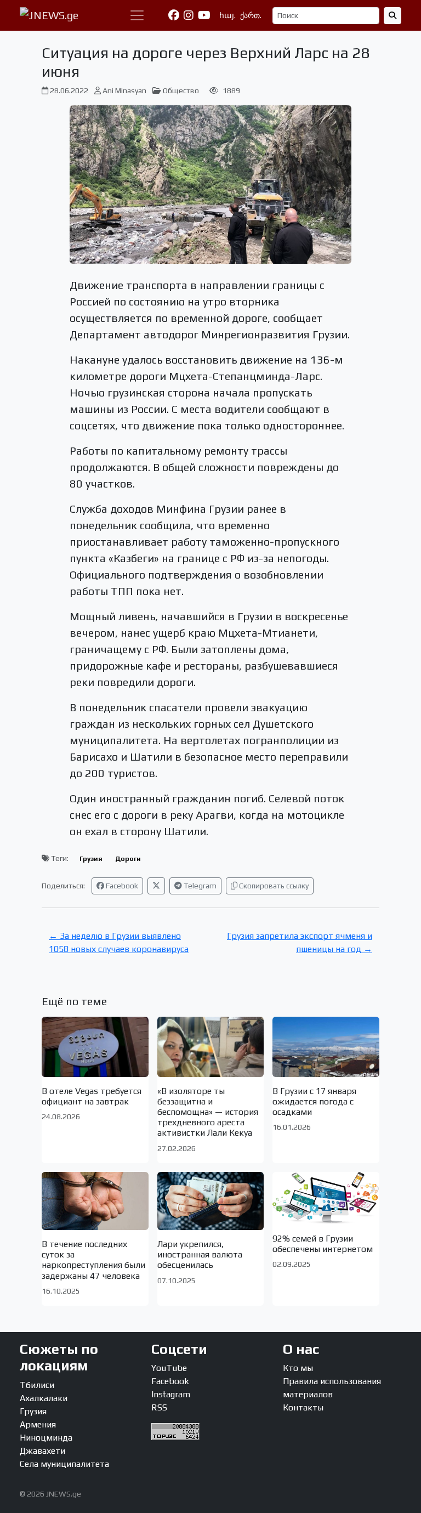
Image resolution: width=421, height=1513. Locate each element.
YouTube (169, 1368)
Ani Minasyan (124, 90)
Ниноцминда (46, 1437)
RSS (159, 1407)
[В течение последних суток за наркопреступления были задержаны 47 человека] (95, 1201)
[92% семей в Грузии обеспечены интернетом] (325, 1198)
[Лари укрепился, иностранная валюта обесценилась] (210, 1201)
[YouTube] (204, 15)
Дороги (128, 859)
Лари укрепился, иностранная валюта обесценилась (199, 1254)
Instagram (170, 1394)
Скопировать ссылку (273, 885)
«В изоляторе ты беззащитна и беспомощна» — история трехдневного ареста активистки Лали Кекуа (207, 1112)
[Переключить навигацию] (137, 15)
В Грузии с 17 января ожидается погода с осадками (314, 1101)
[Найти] (392, 15)
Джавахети (42, 1451)
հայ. (227, 15)
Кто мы (298, 1368)
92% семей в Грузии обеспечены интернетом (322, 1243)
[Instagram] (189, 15)
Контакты (303, 1407)
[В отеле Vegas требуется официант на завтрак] (95, 1046)
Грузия (91, 859)
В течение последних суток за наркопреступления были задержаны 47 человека (93, 1260)
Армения (38, 1424)
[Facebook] (173, 15)
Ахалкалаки (43, 1398)
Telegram (199, 885)
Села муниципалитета (64, 1464)
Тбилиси (37, 1385)
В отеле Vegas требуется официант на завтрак (91, 1096)
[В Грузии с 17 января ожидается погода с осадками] (325, 1046)
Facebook (121, 885)
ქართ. (250, 15)
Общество (181, 90)
